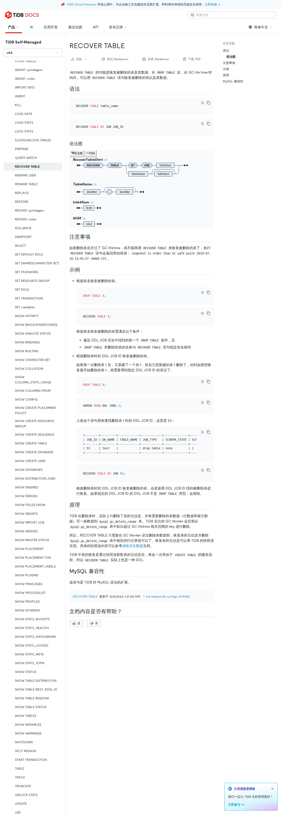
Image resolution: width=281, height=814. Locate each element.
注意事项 (229, 63)
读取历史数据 (132, 546)
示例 (226, 69)
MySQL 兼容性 (233, 81)
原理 (226, 75)
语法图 (231, 56)
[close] (272, 789)
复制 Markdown (117, 59)
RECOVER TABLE (85, 596)
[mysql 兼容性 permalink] (108, 571)
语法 (226, 50)
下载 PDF (194, 59)
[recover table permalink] (128, 45)
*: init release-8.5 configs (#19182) (166, 596)
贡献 (79, 59)
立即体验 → (212, 4)
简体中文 (261, 27)
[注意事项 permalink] (94, 236)
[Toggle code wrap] (202, 103)
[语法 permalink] (83, 89)
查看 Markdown (158, 59)
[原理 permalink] (83, 505)
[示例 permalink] (83, 269)
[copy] (208, 103)
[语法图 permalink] (86, 143)
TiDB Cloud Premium (81, 4)
